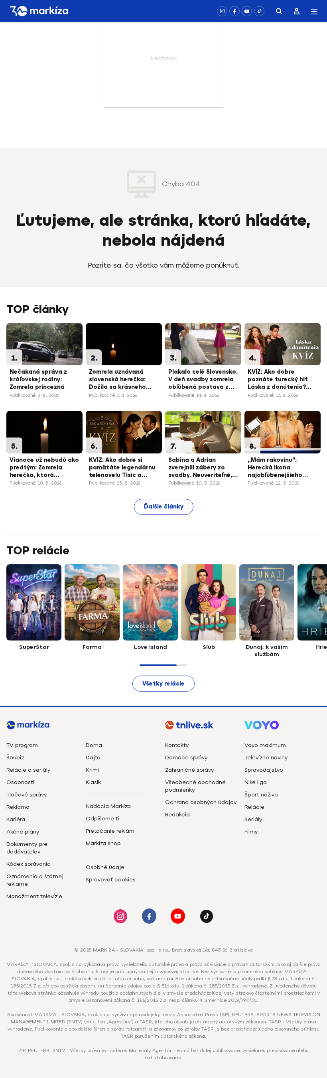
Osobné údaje (105, 867)
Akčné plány (22, 831)
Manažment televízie (34, 896)
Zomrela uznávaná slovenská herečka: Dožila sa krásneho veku (117, 380)
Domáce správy (186, 757)
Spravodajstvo (263, 770)
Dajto (93, 757)
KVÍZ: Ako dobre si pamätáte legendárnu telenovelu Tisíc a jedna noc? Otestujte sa (122, 468)
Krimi (92, 770)
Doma (94, 745)
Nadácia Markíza (108, 806)
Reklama (18, 807)
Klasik (93, 782)
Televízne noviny (266, 757)
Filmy (251, 831)
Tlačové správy (26, 794)
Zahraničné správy (189, 770)
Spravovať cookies (111, 879)
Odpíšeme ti (102, 818)
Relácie (254, 807)
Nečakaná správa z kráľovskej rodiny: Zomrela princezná (38, 379)
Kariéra (15, 819)
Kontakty (177, 745)
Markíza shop (103, 843)
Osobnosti (20, 782)
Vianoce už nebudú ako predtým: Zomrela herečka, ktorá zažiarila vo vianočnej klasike (44, 468)
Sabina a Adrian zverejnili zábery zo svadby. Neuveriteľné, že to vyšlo (200, 468)
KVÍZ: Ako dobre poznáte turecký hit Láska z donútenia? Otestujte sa (278, 380)
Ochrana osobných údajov (200, 802)
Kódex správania (28, 864)
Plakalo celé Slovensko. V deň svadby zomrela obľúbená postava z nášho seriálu (203, 380)
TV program (22, 745)
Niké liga (255, 782)
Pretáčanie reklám (110, 831)
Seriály (253, 819)
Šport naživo (261, 794)
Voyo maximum (265, 745)
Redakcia (177, 814)
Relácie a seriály (28, 770)
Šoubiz (15, 757)
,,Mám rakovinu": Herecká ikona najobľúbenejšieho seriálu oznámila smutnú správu (275, 468)
